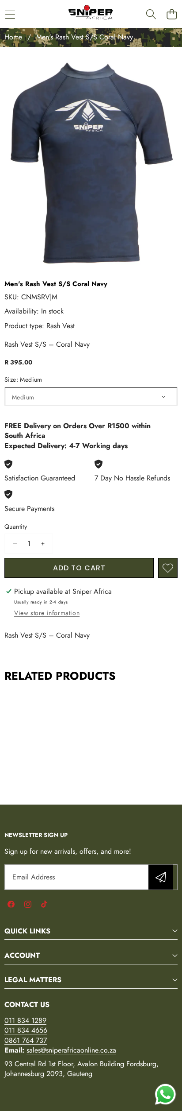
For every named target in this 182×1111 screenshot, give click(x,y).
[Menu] (10, 14)
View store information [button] (47, 612)
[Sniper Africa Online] (90, 14)
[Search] (151, 14)
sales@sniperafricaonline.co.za (71, 1050)
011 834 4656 (25, 1030)
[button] (172, 14)
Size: (23, 379)
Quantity (15, 527)
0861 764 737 (25, 1040)
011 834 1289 (25, 1020)
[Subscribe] (160, 877)
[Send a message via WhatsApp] (165, 1094)
